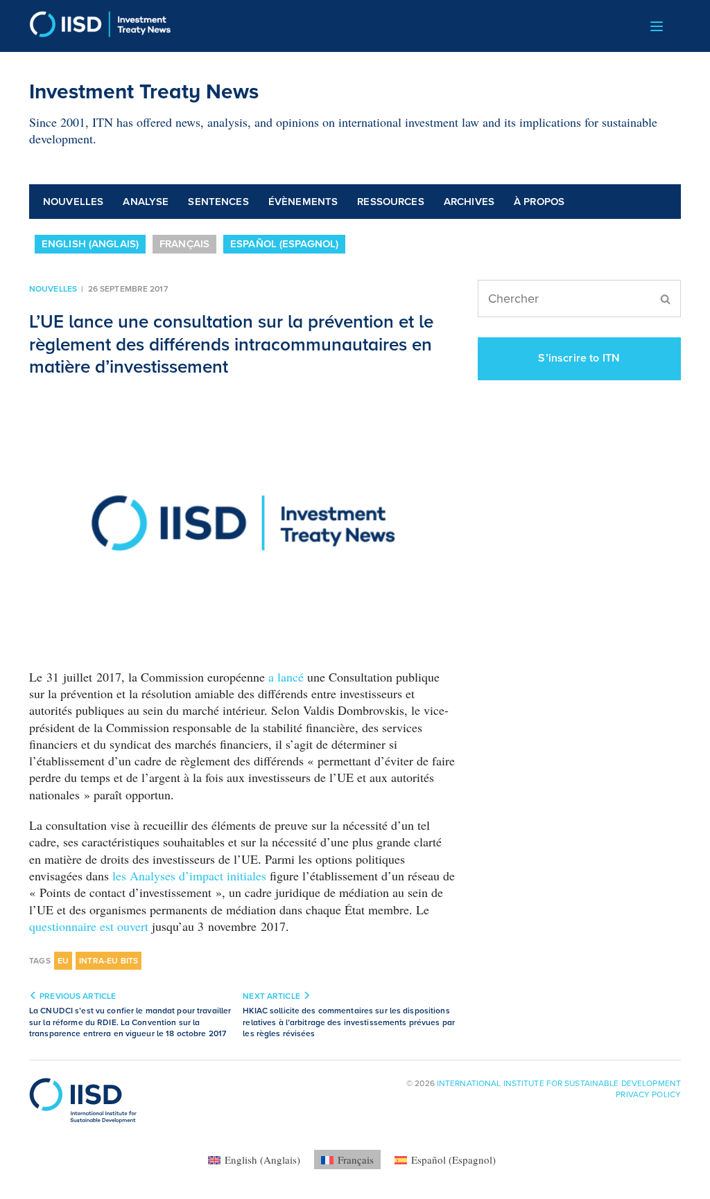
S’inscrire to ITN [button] (579, 358)
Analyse (145, 201)
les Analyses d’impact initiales (189, 875)
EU (63, 961)
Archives (469, 201)
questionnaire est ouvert (88, 926)
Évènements (303, 201)
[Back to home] (100, 26)
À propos (539, 201)
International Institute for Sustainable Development (559, 1083)
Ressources (390, 201)
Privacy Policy (648, 1094)
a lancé (286, 676)
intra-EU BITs (108, 961)
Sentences (218, 201)
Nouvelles (73, 201)
